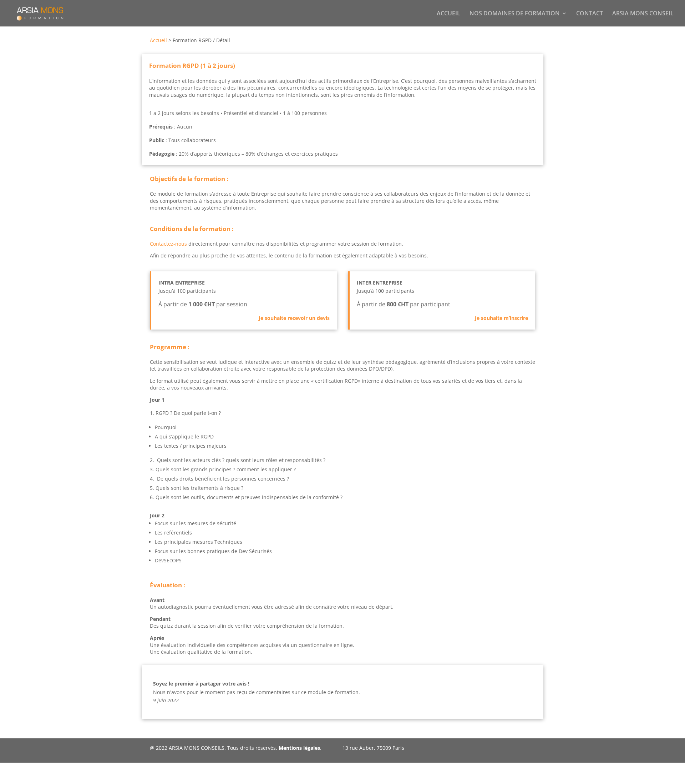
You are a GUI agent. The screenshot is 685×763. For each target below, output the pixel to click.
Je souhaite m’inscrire (501, 318)
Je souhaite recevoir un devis (294, 318)
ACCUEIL (448, 14)
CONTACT (589, 14)
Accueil (158, 40)
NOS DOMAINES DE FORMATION (515, 14)
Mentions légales (299, 747)
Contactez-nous (168, 243)
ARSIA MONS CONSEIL (643, 14)
